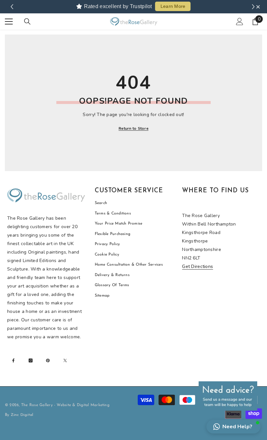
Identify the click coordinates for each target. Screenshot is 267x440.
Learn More (173, 6)
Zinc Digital (22, 415)
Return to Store (133, 128)
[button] (233, 426)
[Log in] (239, 21)
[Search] (27, 21)
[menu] (9, 21)
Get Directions (197, 266)
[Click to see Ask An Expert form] (228, 396)
